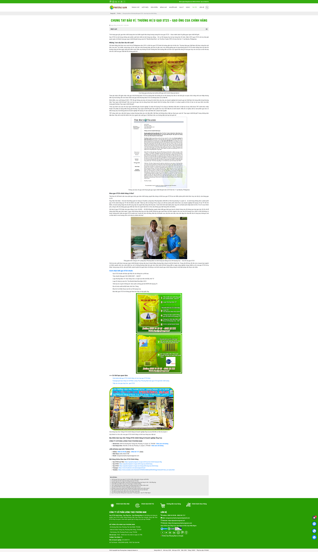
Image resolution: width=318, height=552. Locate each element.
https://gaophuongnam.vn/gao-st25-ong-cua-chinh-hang (135, 464)
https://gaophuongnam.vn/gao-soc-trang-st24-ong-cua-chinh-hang (138, 466)
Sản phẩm (154, 7)
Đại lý (181, 7)
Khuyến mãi (173, 7)
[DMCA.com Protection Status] (170, 528)
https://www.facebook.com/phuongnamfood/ (132, 468)
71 (138, 452)
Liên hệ (201, 7)
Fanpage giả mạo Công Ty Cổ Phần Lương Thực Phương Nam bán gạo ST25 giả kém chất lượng (141, 381)
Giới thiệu (145, 7)
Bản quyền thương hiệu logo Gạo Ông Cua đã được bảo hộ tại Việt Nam (130, 489)
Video (188, 7)
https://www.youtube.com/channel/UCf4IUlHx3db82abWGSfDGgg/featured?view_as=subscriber (146, 470)
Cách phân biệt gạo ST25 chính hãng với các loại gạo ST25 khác (131, 378)
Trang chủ (135, 7)
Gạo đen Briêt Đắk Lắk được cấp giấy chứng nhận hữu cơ (126, 486)
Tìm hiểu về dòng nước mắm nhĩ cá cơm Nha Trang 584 (126, 491)
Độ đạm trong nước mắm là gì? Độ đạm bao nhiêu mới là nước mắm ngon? (130, 488)
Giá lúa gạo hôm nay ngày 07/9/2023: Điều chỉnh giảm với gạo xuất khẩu (130, 479)
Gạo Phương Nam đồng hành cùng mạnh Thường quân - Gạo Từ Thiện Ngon (131, 492)
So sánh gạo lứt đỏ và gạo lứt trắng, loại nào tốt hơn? (125, 481)
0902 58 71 (134, 452)
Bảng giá (163, 7)
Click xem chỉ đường (157, 445)
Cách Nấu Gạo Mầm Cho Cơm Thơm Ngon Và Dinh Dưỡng (126, 483)
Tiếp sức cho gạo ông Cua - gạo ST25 (124, 383)
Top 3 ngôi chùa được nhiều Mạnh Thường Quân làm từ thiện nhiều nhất (130, 485)
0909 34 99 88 (122, 452)
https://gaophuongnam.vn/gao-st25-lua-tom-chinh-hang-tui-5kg (143, 462)
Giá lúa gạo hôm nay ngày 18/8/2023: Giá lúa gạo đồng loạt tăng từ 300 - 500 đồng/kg (134, 482)
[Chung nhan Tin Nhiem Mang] (178, 528)
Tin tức (194, 7)
